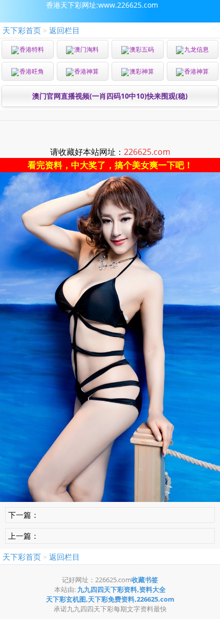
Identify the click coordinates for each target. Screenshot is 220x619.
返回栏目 (64, 30)
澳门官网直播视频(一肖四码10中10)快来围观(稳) (110, 96)
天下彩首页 (22, 30)
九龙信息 (196, 49)
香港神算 (86, 71)
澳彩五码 (141, 49)
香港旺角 (31, 71)
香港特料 (31, 49)
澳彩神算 (141, 71)
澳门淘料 (86, 49)
